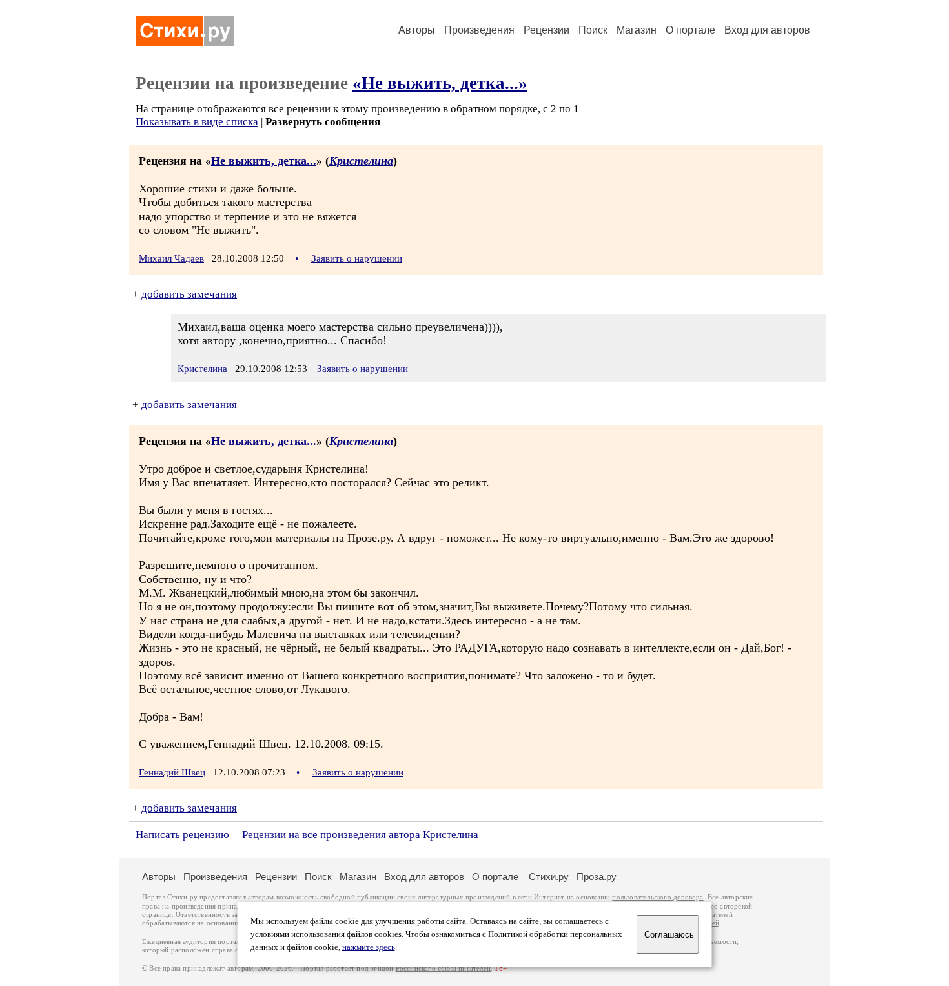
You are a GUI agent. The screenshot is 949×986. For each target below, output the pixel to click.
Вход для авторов (767, 30)
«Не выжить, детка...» (439, 83)
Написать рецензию (182, 834)
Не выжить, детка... (263, 160)
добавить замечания (189, 294)
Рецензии (546, 30)
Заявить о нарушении (356, 258)
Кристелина (361, 160)
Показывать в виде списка (197, 122)
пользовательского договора (657, 897)
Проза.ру (597, 876)
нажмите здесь (368, 947)
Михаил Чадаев (171, 258)
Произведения (479, 30)
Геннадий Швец (172, 772)
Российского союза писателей (443, 968)
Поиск (592, 30)
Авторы (416, 30)
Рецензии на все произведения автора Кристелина (360, 834)
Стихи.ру (549, 876)
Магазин (637, 30)
